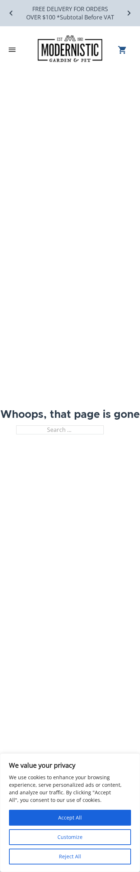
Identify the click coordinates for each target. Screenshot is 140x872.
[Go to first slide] (128, 13)
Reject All (70, 856)
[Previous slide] (11, 13)
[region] (70, 812)
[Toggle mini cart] (124, 50)
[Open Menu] (12, 49)
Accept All (70, 817)
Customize (70, 837)
